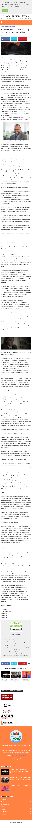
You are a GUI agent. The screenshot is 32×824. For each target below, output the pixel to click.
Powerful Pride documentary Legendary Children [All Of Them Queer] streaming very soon (5, 681)
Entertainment (4, 677)
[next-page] (17, 686)
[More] (29, 39)
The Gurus (3, 814)
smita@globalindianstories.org (19, 755)
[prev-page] (15, 686)
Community (3, 26)
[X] (21, 759)
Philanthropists (11, 26)
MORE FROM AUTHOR (21, 668)
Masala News (4, 801)
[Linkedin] (18, 759)
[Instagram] (14, 759)
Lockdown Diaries (5, 804)
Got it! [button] (5, 10)
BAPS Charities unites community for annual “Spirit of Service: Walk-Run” (15, 681)
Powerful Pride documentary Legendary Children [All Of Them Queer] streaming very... (19, 771)
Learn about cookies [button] (13, 6)
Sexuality (3, 809)
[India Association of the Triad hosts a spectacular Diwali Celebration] (26, 674)
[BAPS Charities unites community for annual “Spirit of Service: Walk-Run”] (16, 674)
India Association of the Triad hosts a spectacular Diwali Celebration (26, 681)
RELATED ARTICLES (10, 668)
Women (2, 806)
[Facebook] (11, 759)
